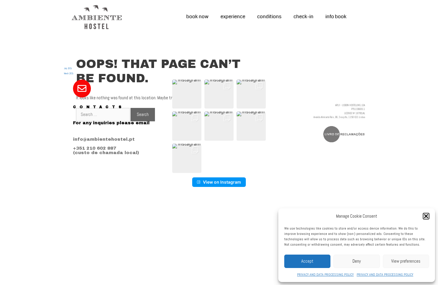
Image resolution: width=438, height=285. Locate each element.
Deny (356, 261)
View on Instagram (222, 182)
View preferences (405, 261)
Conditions (269, 16)
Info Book (336, 16)
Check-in (303, 16)
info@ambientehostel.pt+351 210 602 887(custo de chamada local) (106, 146)
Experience (232, 16)
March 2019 (68, 73)
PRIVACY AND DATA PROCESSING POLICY (325, 274)
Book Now (197, 16)
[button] (426, 216)
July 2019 (68, 68)
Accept (307, 261)
